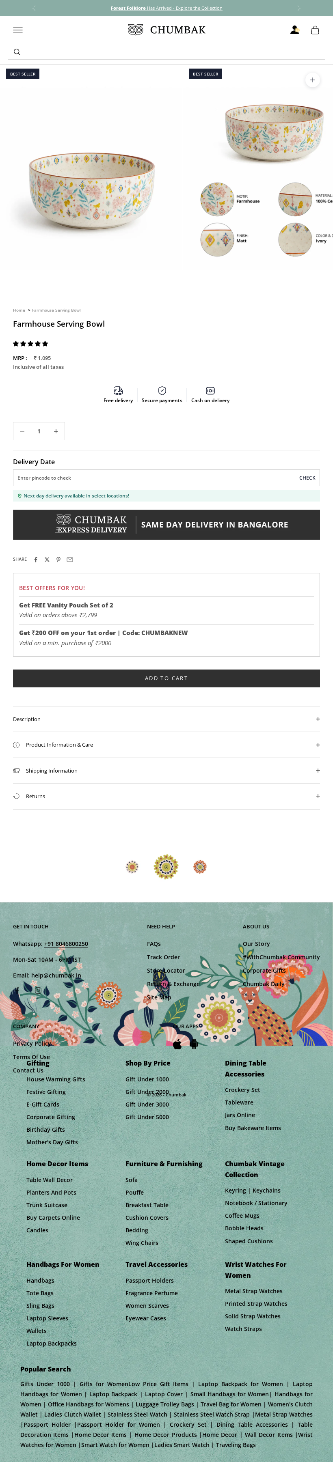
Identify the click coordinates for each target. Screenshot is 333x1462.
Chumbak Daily (264, 984)
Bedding (136, 1230)
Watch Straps (243, 1329)
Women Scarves (147, 1305)
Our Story (256, 943)
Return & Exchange (173, 984)
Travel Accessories (156, 1264)
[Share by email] (70, 559)
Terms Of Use (31, 1057)
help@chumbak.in (56, 975)
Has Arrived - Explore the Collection (167, 8)
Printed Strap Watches (256, 1303)
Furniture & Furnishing (164, 1163)
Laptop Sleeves (47, 1318)
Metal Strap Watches (254, 1291)
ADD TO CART (166, 678)
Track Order (163, 957)
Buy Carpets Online (53, 1217)
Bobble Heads (244, 1228)
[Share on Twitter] (47, 559)
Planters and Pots (51, 1192)
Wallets (36, 1331)
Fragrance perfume (151, 1293)
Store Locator (166, 970)
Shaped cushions (249, 1241)
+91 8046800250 (66, 943)
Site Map (159, 997)
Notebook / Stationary (256, 1203)
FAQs (154, 943)
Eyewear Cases (145, 1318)
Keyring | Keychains (253, 1190)
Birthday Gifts (45, 1129)
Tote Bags (40, 1293)
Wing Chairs (141, 1243)
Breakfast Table (147, 1205)
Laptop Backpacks (51, 1343)
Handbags (40, 1280)
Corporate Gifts (264, 970)
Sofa (131, 1180)
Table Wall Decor (49, 1180)
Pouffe (134, 1192)
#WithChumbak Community (281, 957)
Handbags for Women (62, 1264)
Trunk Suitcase (46, 1205)
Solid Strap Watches (253, 1316)
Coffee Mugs (242, 1215)
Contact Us (28, 1070)
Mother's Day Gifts (52, 1142)
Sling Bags (40, 1305)
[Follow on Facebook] (17, 990)
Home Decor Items (57, 1163)
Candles (37, 1230)
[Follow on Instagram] (38, 990)
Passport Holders (149, 1280)
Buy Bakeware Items (253, 1128)
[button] (31, 343)
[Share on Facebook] (35, 559)
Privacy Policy (32, 1043)
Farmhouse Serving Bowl (56, 310)
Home (19, 310)
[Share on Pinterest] (58, 559)
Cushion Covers (147, 1217)
